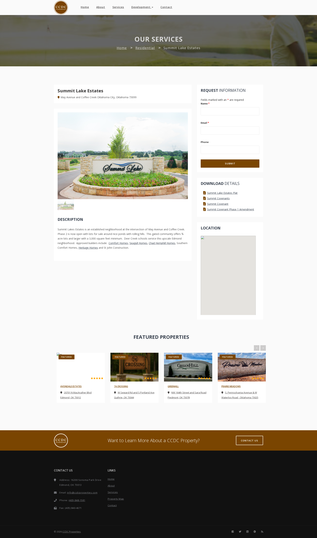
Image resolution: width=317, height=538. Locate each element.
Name (205, 103)
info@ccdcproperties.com (82, 492)
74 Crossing (121, 386)
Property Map (116, 498)
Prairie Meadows (231, 386)
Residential (145, 48)
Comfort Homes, (119, 243)
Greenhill (173, 386)
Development (141, 7)
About (100, 7)
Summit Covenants (218, 198)
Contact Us (249, 440)
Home (85, 7)
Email (205, 122)
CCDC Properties (71, 531)
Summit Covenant (217, 204)
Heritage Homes (88, 247)
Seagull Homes (138, 243)
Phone (205, 142)
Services (118, 7)
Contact (166, 7)
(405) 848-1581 (77, 500)
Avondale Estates (71, 386)
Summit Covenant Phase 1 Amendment (230, 209)
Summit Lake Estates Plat (222, 193)
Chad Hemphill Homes (162, 243)
